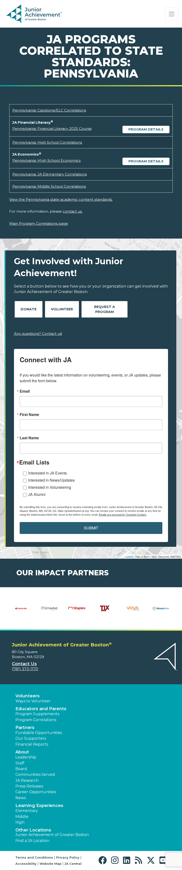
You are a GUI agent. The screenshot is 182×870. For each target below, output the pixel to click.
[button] (103, 860)
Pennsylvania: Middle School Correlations (49, 186)
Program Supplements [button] (37, 714)
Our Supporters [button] (30, 738)
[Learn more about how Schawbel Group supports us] (49, 611)
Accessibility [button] (25, 863)
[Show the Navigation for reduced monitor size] (171, 14)
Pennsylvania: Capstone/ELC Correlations (49, 110)
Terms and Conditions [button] (34, 857)
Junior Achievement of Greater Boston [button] (52, 834)
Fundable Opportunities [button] (38, 732)
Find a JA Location (32, 840)
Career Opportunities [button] (35, 792)
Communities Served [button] (35, 774)
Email (25, 391)
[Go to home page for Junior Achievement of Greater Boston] (35, 14)
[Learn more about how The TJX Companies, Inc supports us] (105, 611)
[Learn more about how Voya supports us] (133, 611)
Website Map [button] (50, 863)
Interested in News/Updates (51, 480)
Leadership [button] (25, 757)
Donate (28, 309)
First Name (29, 414)
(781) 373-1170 (25, 669)
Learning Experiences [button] (39, 805)
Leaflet (129, 556)
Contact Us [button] (24, 664)
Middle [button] (21, 816)
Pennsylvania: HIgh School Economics (46, 160)
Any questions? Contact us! (38, 333)
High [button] (19, 822)
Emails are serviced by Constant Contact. (123, 514)
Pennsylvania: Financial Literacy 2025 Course (52, 128)
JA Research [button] (27, 780)
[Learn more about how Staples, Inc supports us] (77, 611)
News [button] (20, 798)
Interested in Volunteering (49, 487)
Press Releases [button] (29, 786)
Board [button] (21, 769)
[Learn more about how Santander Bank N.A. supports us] (21, 611)
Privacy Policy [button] (67, 857)
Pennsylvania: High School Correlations (47, 142)
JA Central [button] (73, 863)
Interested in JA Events (47, 473)
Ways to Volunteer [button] (33, 701)
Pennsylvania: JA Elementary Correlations (49, 174)
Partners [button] (24, 727)
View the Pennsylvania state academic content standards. (61, 199)
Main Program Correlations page (38, 223)
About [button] (22, 752)
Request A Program (104, 309)
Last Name (29, 438)
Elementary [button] (26, 810)
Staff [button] (19, 763)
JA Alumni (37, 494)
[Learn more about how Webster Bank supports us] (160, 611)
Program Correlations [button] (35, 720)
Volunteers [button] (27, 696)
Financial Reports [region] (31, 744)
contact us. (72, 211)
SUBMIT (91, 528)
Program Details (146, 129)
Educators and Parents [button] (40, 709)
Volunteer (62, 309)
